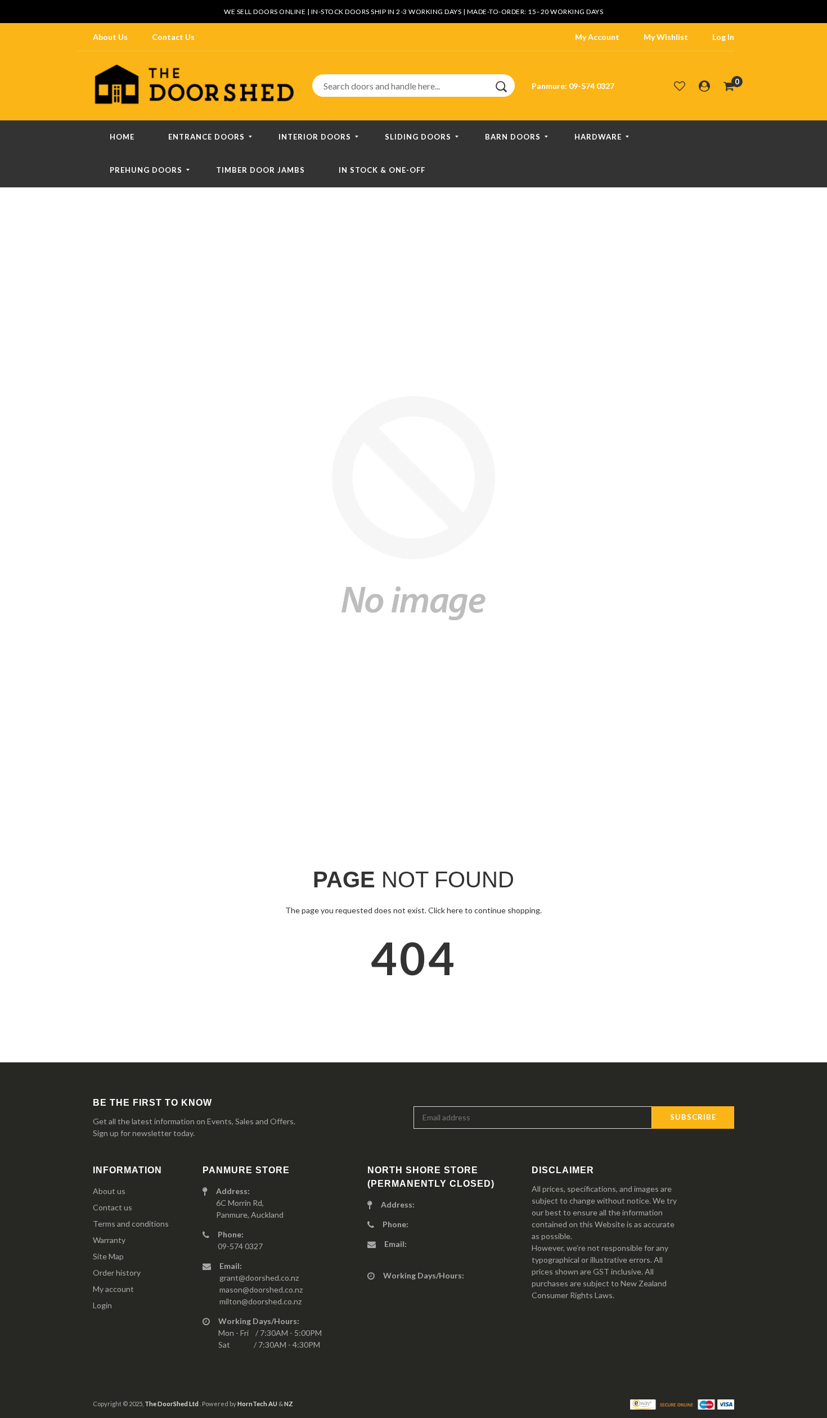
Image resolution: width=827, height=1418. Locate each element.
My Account (597, 37)
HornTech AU (257, 1403)
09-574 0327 (591, 86)
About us (109, 1191)
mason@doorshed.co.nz (261, 1289)
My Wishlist (666, 37)
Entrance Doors (206, 136)
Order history (117, 1272)
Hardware (598, 136)
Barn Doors (513, 136)
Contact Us (173, 37)
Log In (723, 37)
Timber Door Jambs (260, 169)
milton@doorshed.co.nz (260, 1301)
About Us (110, 37)
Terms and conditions (131, 1223)
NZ (288, 1403)
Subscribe (693, 1116)
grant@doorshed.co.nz (259, 1277)
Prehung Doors (146, 169)
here (455, 910)
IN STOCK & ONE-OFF (382, 169)
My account (113, 1289)
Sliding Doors (418, 136)
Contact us (112, 1207)
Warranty (109, 1240)
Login (102, 1305)
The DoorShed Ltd (172, 1403)
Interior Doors (314, 136)
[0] (728, 85)
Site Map (108, 1256)
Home (122, 136)
